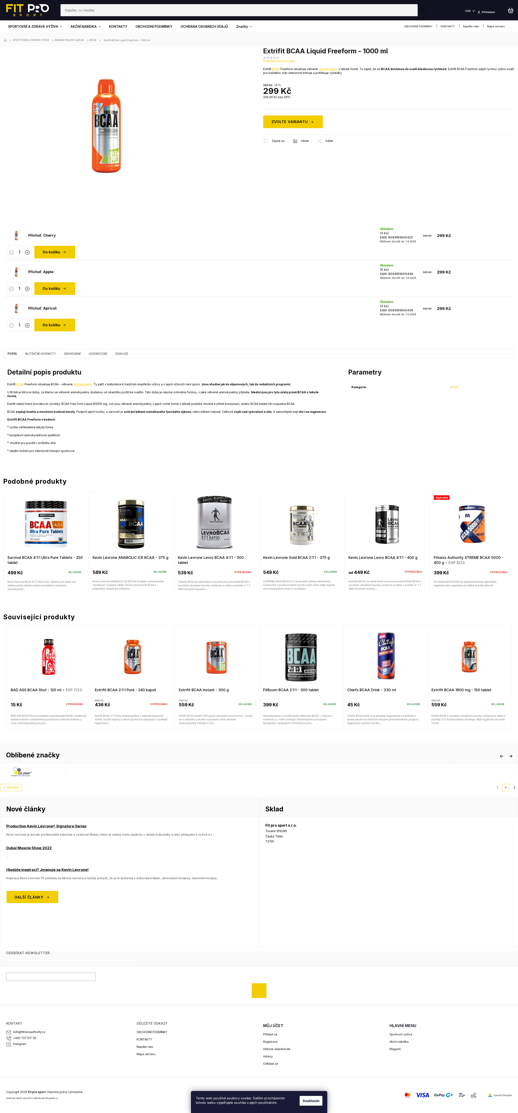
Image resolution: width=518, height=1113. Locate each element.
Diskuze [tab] (121, 354)
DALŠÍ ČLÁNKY (29, 897)
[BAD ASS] (232, 771)
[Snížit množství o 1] (11, 252)
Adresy (268, 1056)
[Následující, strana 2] (505, 787)
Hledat (423, 10)
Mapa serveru (496, 26)
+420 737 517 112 (24, 1038)
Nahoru (13, 787)
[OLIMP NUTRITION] (38, 771)
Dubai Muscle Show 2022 (29, 848)
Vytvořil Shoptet (503, 1095)
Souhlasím (311, 1101)
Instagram (19, 1044)
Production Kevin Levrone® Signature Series (46, 826)
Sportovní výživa (401, 1034)
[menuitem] (35, 26)
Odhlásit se (270, 1063)
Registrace (270, 1041)
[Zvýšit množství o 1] (27, 252)
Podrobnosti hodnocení (279, 61)
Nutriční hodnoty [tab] (40, 354)
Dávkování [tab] (72, 354)
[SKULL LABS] (426, 771)
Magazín (395, 1049)
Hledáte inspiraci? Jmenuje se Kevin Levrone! (47, 870)
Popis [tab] (12, 354)
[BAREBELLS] (361, 771)
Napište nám (471, 26)
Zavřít (285, 136)
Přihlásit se (260, 990)
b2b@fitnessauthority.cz (29, 1032)
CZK (468, 10)
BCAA (276, 69)
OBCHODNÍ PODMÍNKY (418, 26)
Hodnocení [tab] (98, 354)
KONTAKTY (448, 26)
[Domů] (6, 40)
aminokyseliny (328, 69)
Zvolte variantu (290, 122)
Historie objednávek (276, 1049)
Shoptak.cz (51, 1098)
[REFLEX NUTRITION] (102, 771)
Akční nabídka (399, 1041)
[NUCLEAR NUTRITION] (167, 771)
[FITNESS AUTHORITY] (296, 771)
